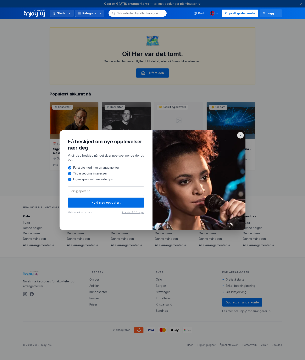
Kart (201, 13)
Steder (62, 13)
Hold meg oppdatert (106, 202)
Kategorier (90, 13)
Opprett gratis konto (240, 13)
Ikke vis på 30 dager (133, 212)
